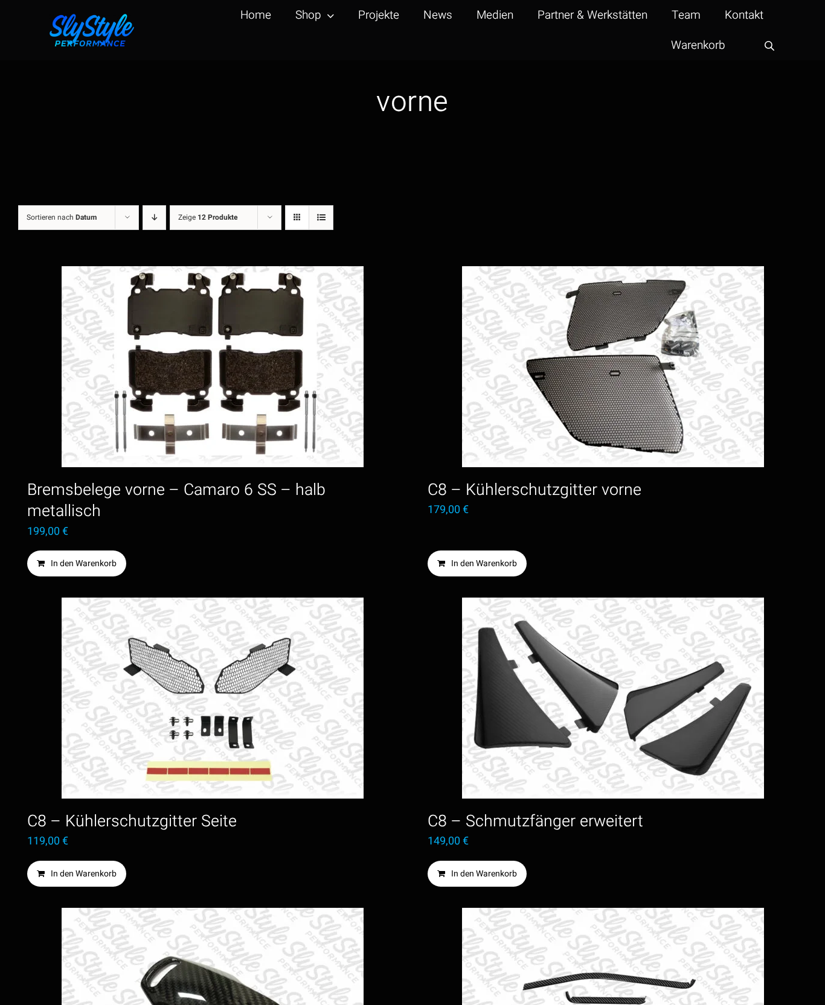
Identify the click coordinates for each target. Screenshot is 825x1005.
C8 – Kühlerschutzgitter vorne (534, 490)
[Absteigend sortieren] (154, 217)
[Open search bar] (769, 45)
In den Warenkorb (84, 563)
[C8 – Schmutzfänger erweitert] (613, 698)
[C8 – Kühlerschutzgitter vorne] (613, 366)
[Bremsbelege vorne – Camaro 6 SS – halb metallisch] (212, 366)
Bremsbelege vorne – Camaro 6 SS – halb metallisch (176, 500)
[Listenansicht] (321, 217)
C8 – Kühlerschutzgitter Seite (132, 821)
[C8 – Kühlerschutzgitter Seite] (212, 698)
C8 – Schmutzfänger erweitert (535, 821)
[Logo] (92, 19)
